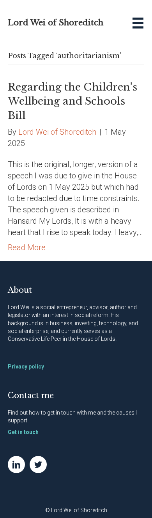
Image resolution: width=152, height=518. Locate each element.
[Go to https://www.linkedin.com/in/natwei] (16, 464)
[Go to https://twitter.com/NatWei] (38, 464)
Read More (27, 247)
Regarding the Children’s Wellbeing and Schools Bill (72, 101)
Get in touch (23, 432)
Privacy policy (26, 366)
